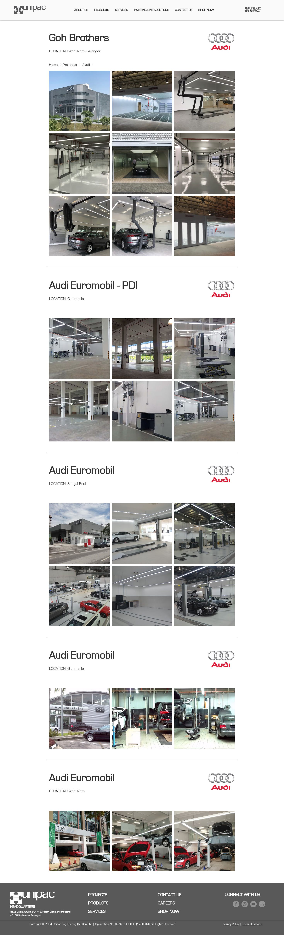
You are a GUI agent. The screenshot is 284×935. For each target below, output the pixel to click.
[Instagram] (244, 904)
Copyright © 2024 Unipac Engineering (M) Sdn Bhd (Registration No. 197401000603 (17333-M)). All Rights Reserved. (103, 924)
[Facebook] (236, 904)
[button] (81, 10)
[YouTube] (253, 904)
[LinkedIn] (262, 904)
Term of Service (252, 924)
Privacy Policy (231, 924)
